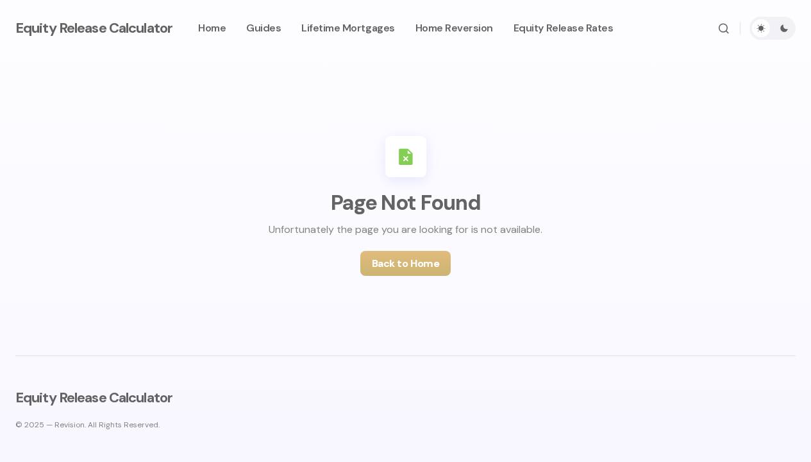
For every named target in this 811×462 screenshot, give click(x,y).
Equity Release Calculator (93, 28)
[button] (723, 28)
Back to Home (405, 263)
